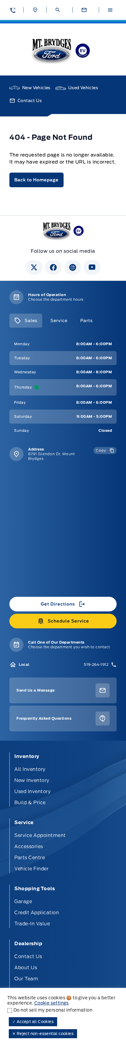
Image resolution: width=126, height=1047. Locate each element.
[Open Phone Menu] (12, 10)
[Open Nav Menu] (112, 10)
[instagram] (72, 267)
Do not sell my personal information (52, 1010)
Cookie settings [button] (51, 1003)
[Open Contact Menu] (86, 10)
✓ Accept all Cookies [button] (33, 1022)
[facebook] (53, 267)
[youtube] (92, 267)
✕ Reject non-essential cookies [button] (43, 1033)
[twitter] (33, 267)
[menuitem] (63, 779)
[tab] (25, 321)
